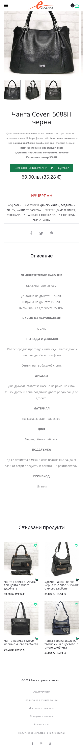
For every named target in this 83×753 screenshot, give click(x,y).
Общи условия (41, 691)
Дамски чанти (49, 205)
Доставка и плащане (41, 708)
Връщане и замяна (41, 716)
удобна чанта (16, 215)
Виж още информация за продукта (41, 168)
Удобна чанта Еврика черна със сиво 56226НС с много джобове (62, 585)
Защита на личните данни (42, 700)
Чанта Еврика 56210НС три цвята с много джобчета (20, 585)
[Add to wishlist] (35, 545)
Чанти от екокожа (29, 210)
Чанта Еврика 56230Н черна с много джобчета (21, 642)
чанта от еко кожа (39, 215)
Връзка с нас (41, 724)
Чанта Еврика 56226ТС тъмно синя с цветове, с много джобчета (61, 644)
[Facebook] (32, 743)
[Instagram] (41, 743)
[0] (77, 5)
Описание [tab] (41, 256)
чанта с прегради (64, 215)
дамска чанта (65, 210)
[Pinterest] (50, 743)
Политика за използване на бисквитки (41, 732)
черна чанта (41, 220)
